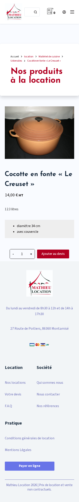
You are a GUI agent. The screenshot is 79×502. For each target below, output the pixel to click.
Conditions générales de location (29, 438)
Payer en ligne (29, 466)
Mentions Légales (18, 449)
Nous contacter (48, 394)
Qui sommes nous (50, 382)
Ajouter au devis (53, 254)
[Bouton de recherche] (35, 12)
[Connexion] (64, 12)
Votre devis (13, 394)
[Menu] (72, 12)
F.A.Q (8, 406)
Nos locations (15, 382)
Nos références (48, 406)
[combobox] (28, 12)
